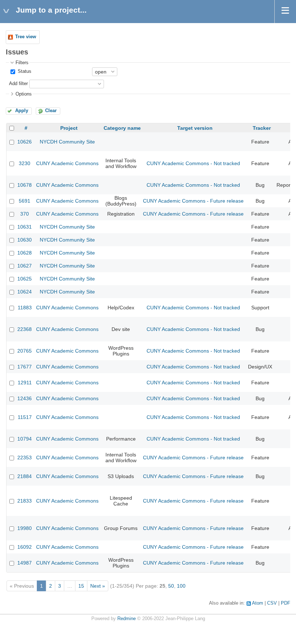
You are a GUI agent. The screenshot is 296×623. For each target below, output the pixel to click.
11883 (25, 307)
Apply (21, 110)
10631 (24, 227)
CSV (272, 603)
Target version (195, 128)
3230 (24, 163)
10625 (24, 279)
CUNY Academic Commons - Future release (193, 201)
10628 (24, 253)
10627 (24, 266)
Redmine (126, 618)
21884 (24, 476)
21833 (24, 501)
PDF (285, 603)
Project (69, 128)
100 (181, 586)
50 (171, 586)
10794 (24, 439)
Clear (51, 110)
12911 (25, 382)
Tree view (25, 36)
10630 (24, 240)
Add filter (18, 83)
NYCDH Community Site (67, 142)
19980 (24, 528)
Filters (22, 62)
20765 (24, 351)
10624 (24, 292)
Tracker (262, 128)
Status (23, 71)
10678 (24, 185)
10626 (24, 142)
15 (81, 586)
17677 (24, 367)
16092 (24, 547)
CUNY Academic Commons (67, 163)
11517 (25, 417)
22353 (24, 457)
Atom (257, 603)
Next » (97, 586)
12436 (24, 398)
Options (24, 94)
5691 (24, 201)
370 (24, 214)
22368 (24, 329)
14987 (24, 563)
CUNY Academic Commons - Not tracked (193, 163)
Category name (122, 128)
